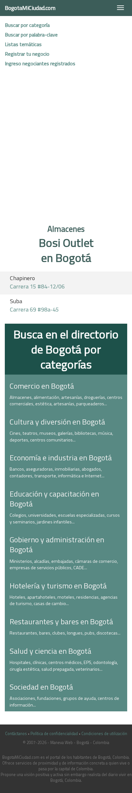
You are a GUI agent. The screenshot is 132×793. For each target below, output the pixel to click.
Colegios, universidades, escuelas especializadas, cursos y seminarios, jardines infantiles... (65, 518)
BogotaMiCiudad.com (30, 8)
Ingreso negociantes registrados (40, 63)
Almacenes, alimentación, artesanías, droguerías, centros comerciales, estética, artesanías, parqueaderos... (66, 401)
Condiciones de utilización (104, 734)
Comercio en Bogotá (42, 386)
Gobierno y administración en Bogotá (57, 544)
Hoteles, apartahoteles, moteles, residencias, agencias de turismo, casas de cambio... (64, 600)
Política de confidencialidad (54, 734)
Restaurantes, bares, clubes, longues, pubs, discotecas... (65, 632)
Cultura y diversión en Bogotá (57, 421)
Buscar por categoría (27, 25)
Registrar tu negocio (27, 54)
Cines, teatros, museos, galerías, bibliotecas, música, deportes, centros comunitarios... (61, 436)
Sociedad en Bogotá (41, 686)
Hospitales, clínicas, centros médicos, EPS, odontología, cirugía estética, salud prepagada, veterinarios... (64, 666)
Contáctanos (16, 734)
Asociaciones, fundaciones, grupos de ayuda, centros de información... (64, 701)
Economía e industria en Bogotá (61, 457)
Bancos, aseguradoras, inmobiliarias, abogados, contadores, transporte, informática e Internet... (57, 472)
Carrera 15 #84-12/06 (37, 286)
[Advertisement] (66, 148)
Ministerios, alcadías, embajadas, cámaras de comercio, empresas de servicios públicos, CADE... (64, 564)
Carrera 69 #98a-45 (34, 309)
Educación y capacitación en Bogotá (54, 498)
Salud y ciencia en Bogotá (50, 651)
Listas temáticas (23, 44)
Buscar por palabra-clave (31, 34)
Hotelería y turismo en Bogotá (58, 585)
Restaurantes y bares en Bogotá (61, 621)
